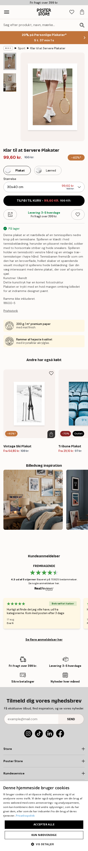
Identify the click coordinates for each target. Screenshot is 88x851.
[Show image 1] (9, 61)
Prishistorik (10, 311)
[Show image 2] (9, 82)
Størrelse (9, 179)
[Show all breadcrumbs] (8, 48)
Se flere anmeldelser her (44, 639)
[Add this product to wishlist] (78, 214)
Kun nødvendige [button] (44, 835)
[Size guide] (10, 214)
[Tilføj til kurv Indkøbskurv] (51, 434)
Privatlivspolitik (25, 815)
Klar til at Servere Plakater (47, 48)
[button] (44, 844)
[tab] (72, 12)
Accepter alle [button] (44, 824)
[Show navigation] (7, 12)
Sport (21, 48)
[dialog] (44, 816)
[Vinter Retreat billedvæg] (33, 500)
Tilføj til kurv (44, 200)
